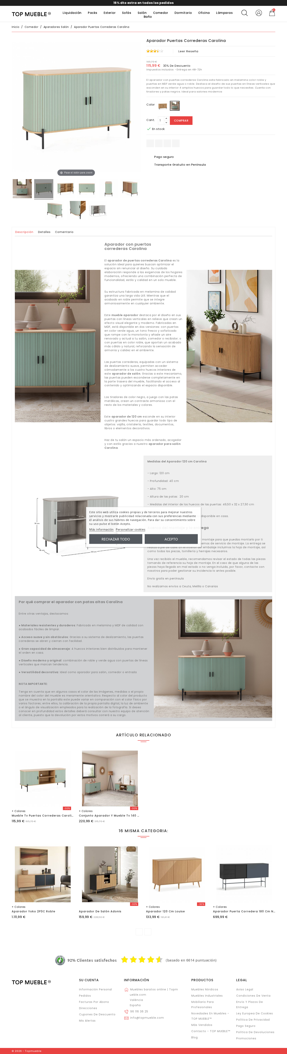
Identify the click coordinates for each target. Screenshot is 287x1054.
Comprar (181, 121)
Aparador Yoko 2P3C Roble (33, 911)
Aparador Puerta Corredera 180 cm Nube (246, 911)
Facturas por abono (94, 1002)
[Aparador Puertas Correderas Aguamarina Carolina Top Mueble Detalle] (76, 211)
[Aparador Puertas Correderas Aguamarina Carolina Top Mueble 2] (65, 189)
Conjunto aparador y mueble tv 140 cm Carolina (118, 816)
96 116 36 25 (139, 1011)
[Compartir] (150, 143)
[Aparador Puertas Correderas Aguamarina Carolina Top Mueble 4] (108, 189)
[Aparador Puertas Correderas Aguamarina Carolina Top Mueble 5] (130, 189)
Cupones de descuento (97, 1014)
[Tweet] (167, 143)
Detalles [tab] (44, 232)
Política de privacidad (253, 1020)
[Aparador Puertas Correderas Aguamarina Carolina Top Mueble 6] (54, 211)
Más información (101, 529)
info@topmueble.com (147, 1018)
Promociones (246, 1038)
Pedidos (85, 996)
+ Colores (19, 811)
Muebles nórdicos (204, 989)
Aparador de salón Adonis (100, 911)
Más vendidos (201, 1025)
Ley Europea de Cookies (254, 1013)
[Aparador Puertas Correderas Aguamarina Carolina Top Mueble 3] (86, 189)
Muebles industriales (207, 996)
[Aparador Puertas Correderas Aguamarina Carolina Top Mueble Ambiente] (22, 189)
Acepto (171, 539)
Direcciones (88, 1008)
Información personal (95, 989)
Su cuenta (89, 980)
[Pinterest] (176, 143)
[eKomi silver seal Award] (60, 960)
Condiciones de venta (253, 996)
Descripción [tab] (24, 232)
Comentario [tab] (64, 232)
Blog (194, 1037)
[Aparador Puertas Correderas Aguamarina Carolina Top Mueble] (43, 189)
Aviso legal (244, 989)
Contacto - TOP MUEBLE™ (210, 1031)
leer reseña (188, 51)
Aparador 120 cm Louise (165, 911)
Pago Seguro (246, 1026)
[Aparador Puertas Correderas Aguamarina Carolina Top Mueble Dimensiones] (97, 211)
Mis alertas (87, 1021)
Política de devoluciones (255, 1032)
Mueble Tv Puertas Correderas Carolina (44, 816)
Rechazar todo (116, 539)
